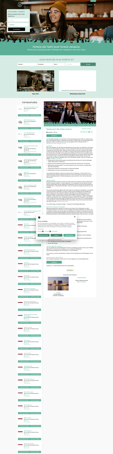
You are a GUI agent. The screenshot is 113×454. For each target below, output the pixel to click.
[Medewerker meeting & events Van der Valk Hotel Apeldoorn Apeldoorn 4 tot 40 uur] (6, 318)
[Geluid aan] (51, 90)
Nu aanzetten (16, 29)
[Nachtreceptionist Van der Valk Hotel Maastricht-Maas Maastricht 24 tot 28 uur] (6, 221)
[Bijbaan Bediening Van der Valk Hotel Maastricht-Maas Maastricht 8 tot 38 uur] (6, 289)
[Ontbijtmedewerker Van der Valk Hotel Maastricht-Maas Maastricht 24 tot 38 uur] (6, 181)
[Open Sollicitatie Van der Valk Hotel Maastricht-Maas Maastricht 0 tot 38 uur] (6, 248)
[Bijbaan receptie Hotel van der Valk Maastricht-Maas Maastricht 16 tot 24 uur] (6, 234)
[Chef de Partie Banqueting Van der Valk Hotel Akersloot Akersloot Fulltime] (6, 372)
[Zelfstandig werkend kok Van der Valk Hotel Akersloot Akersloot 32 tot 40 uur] (6, 427)
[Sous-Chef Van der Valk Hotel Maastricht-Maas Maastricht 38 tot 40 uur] (29, 234)
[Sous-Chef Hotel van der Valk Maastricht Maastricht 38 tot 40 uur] (29, 182)
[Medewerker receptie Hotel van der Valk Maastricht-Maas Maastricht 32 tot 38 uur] (6, 207)
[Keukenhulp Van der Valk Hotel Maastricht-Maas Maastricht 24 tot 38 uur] (29, 286)
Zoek (88, 64)
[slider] (32, 90)
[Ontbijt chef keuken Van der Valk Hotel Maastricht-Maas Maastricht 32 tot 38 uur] (6, 44)
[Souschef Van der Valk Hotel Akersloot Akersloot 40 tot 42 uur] (6, 349)
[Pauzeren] (18, 90)
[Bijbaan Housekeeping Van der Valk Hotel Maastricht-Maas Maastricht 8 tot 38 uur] (6, 261)
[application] (35, 80)
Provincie (40, 64)
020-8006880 (82, 282)
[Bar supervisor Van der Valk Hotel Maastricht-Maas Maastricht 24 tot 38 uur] (6, 155)
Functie (20, 64)
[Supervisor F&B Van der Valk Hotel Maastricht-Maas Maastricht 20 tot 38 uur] (6, 168)
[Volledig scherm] (53, 90)
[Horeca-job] (20, 5)
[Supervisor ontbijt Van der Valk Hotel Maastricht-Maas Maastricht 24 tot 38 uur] (6, 139)
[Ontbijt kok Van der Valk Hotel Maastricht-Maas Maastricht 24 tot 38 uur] (29, 273)
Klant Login (93, 1)
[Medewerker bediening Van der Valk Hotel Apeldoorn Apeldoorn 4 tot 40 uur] (6, 360)
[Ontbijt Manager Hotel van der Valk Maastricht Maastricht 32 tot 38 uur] (6, 334)
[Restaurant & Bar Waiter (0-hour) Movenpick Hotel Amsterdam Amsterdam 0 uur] (29, 117)
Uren (55, 64)
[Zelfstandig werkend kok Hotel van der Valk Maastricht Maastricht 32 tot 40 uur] (29, 130)
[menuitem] (73, 5)
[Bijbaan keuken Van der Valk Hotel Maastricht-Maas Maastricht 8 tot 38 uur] (6, 275)
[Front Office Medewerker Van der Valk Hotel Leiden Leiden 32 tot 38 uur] (29, 143)
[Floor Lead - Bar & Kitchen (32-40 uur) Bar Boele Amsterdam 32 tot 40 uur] (6, 385)
